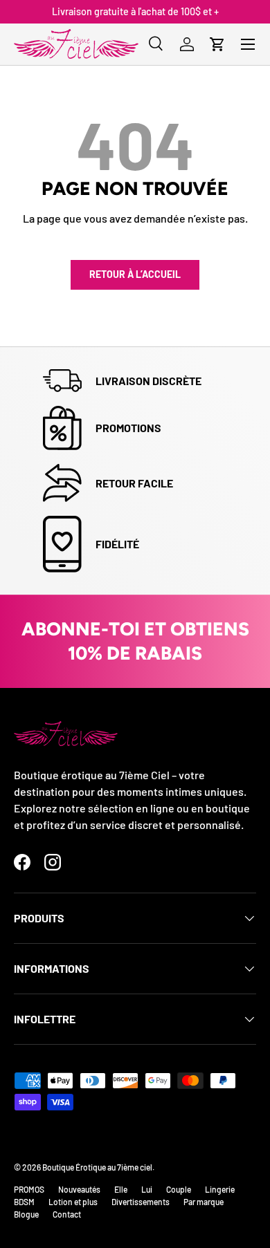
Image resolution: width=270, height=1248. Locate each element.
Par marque (203, 1202)
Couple (178, 1189)
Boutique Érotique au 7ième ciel (97, 1167)
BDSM (24, 1202)
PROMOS (29, 1189)
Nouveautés (79, 1189)
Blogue (26, 1214)
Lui (146, 1189)
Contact (67, 1214)
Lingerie (220, 1189)
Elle (120, 1189)
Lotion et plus (73, 1202)
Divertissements (140, 1202)
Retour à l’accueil (135, 274)
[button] (217, 44)
